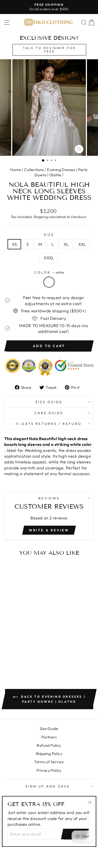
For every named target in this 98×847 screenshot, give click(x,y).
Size (49, 235)
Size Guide (49, 402)
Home (15, 169)
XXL (82, 244)
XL (66, 244)
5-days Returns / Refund (49, 424)
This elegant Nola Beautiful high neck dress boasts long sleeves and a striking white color (48, 441)
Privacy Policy (49, 770)
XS (14, 244)
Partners (49, 737)
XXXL (49, 257)
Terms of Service (49, 761)
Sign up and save (47, 786)
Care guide (49, 413)
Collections (34, 169)
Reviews (49, 498)
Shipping (40, 217)
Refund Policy (49, 745)
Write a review (49, 530)
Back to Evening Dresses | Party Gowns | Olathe (52, 699)
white (49, 282)
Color (49, 272)
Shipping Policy (49, 753)
